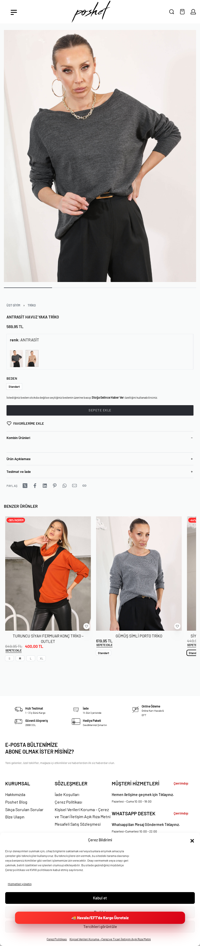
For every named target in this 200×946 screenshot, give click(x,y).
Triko (32, 305)
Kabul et (100, 897)
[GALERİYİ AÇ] (100, 156)
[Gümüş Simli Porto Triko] (139, 573)
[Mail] (74, 485)
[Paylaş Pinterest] (54, 485)
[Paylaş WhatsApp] (64, 485)
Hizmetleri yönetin (20, 884)
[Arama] (171, 11)
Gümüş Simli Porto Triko (139, 635)
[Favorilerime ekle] (86, 626)
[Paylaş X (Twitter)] (25, 485)
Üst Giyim (13, 305)
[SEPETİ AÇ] (182, 12)
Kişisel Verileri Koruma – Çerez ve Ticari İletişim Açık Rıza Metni (110, 939)
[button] (192, 840)
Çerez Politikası (57, 939)
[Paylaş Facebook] (35, 485)
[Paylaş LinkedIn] (44, 485)
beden (12, 378)
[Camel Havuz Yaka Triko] (32, 358)
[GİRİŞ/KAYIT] (193, 12)
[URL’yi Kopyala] (84, 485)
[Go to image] (28, 287)
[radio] (14, 387)
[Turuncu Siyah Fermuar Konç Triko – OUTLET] (48, 573)
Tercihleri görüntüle (100, 926)
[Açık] (13, 12)
